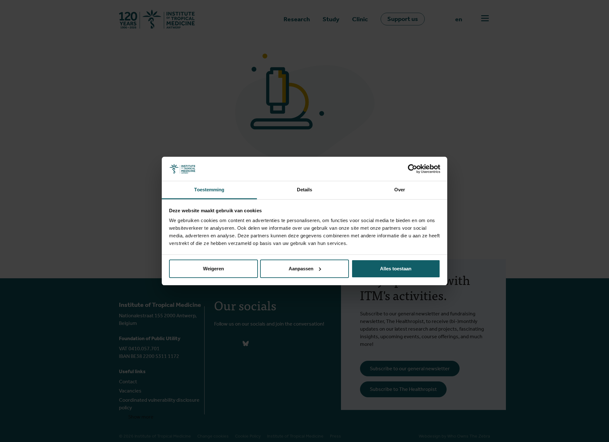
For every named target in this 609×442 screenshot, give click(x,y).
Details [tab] (304, 189)
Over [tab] (399, 189)
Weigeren (213, 268)
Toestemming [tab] (209, 189)
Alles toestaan (395, 268)
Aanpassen (301, 268)
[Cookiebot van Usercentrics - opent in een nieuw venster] (412, 169)
